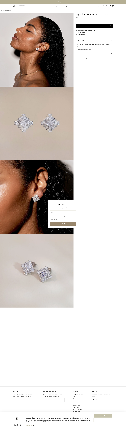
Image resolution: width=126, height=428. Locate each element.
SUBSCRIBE (63, 223)
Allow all (103, 415)
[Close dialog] (75, 202)
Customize (102, 420)
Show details (29, 425)
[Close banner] (115, 414)
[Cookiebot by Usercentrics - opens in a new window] (17, 425)
